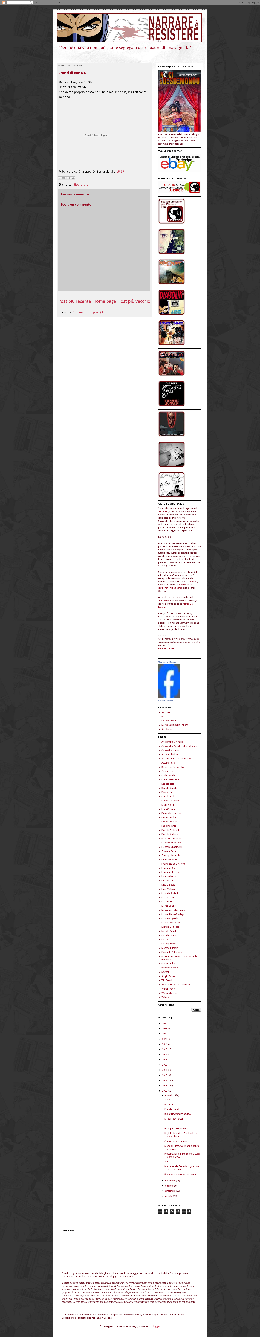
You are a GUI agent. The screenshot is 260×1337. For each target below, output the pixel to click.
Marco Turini (167, 897)
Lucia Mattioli (168, 889)
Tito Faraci (166, 980)
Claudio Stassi (168, 771)
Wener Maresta (169, 993)
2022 (165, 1034)
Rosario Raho (168, 963)
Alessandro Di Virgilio (172, 742)
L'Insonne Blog (168, 868)
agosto (169, 1196)
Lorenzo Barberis (167, 648)
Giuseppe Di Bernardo (167, 662)
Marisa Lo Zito (168, 906)
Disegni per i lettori (174, 1119)
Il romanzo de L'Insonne (173, 864)
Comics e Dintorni (170, 779)
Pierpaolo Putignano (171, 952)
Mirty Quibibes (168, 943)
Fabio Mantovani (169, 821)
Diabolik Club (168, 796)
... (165, 1124)
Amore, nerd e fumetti (175, 1141)
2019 (165, 1044)
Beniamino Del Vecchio (173, 767)
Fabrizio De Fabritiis (171, 830)
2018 (165, 1049)
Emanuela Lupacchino (172, 813)
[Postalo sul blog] (63, 178)
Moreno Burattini (170, 948)
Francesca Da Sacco (171, 838)
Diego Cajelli (167, 805)
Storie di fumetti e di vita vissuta (180, 1174)
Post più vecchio (134, 301)
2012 (165, 1080)
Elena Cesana (168, 809)
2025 (165, 1023)
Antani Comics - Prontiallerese (176, 758)
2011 (165, 1085)
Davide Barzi (167, 792)
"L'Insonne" (191, 581)
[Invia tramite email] (60, 178)
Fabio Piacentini (169, 826)
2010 (165, 1091)
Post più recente (74, 301)
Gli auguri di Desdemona (177, 1128)
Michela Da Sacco (170, 927)
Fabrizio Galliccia (169, 834)
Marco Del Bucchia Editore (174, 725)
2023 (165, 1028)
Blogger (156, 1326)
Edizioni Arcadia (169, 721)
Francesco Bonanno (171, 843)
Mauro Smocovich (170, 922)
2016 (165, 1059)
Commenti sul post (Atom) (91, 312)
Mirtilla (164, 939)
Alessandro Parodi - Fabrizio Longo (179, 746)
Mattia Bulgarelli (169, 918)
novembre (170, 1180)
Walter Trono (168, 989)
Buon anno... (170, 1104)
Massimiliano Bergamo (173, 910)
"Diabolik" (163, 511)
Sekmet (165, 972)
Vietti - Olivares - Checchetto (175, 984)
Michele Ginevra (169, 935)
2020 (165, 1039)
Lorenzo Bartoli (169, 876)
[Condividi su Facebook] (70, 178)
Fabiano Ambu (168, 817)
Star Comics (167, 729)
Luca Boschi (167, 880)
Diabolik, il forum (170, 800)
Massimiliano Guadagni (173, 914)
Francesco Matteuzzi (171, 847)
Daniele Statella (169, 788)
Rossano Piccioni (169, 968)
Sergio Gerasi (168, 976)
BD (162, 716)
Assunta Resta (168, 763)
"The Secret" (176, 588)
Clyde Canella (168, 775)
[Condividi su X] (66, 178)
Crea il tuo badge (165, 700)
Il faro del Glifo (169, 859)
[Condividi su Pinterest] (73, 178)
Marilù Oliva (167, 901)
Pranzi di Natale (72, 73)
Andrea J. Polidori (170, 754)
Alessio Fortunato (170, 750)
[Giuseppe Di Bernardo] (169, 697)
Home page (104, 301)
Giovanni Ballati (169, 851)
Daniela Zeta (167, 784)
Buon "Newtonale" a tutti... (177, 1114)
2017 (165, 1054)
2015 (165, 1065)
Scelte (167, 1099)
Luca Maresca (168, 885)
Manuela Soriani (169, 893)
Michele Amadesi (170, 931)
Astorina (165, 712)
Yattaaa (165, 997)
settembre (170, 1191)
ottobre (169, 1186)
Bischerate (80, 185)
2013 (165, 1075)
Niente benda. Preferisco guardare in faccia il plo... (182, 1168)
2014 (165, 1070)
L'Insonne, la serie (170, 872)
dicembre (170, 1095)
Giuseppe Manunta (170, 855)
